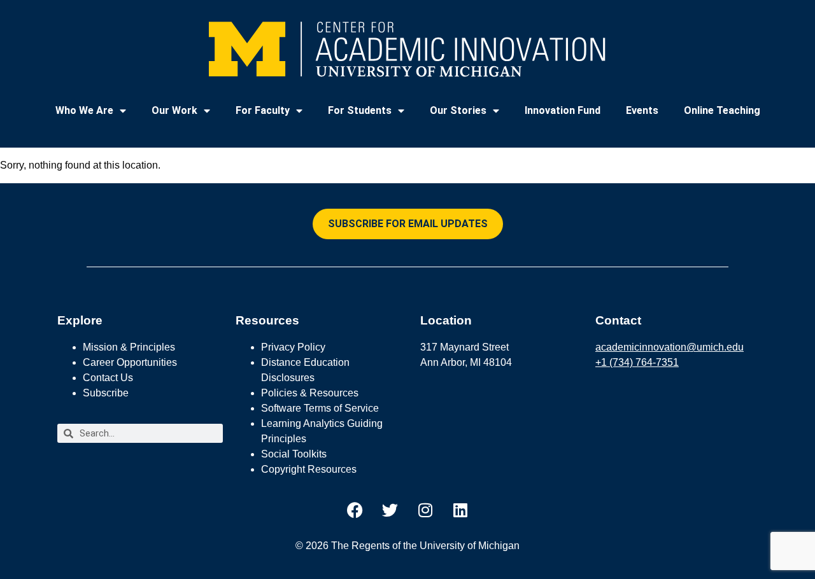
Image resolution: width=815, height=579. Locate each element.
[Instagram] (425, 510)
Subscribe (106, 392)
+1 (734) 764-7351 (637, 362)
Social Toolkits (294, 454)
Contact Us (108, 377)
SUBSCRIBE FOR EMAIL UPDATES (408, 224)
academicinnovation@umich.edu (669, 347)
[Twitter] (390, 510)
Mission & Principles (129, 347)
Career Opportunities (130, 362)
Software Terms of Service (320, 408)
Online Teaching (722, 110)
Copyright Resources (309, 469)
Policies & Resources (309, 392)
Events (642, 110)
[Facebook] (355, 510)
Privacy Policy (293, 347)
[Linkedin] (460, 510)
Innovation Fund (562, 110)
